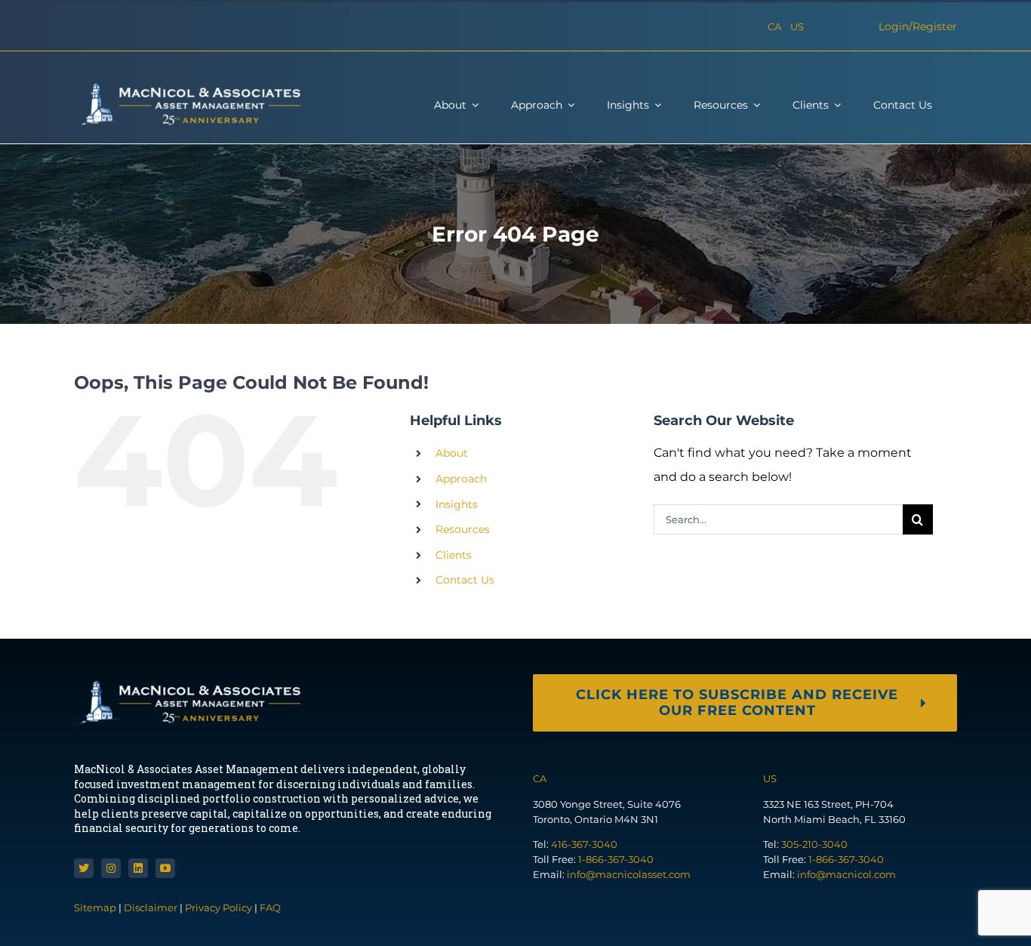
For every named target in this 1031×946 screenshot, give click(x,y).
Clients (453, 555)
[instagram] (111, 868)
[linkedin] (138, 868)
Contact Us (464, 580)
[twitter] (84, 868)
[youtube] (165, 868)
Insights (456, 504)
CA (774, 26)
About (451, 453)
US (797, 26)
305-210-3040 (814, 844)
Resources (462, 529)
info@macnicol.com (846, 874)
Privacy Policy (218, 907)
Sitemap (96, 907)
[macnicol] (187, 88)
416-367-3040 (584, 844)
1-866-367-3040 (616, 859)
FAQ (270, 907)
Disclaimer (150, 907)
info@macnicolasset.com (629, 874)
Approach (461, 478)
